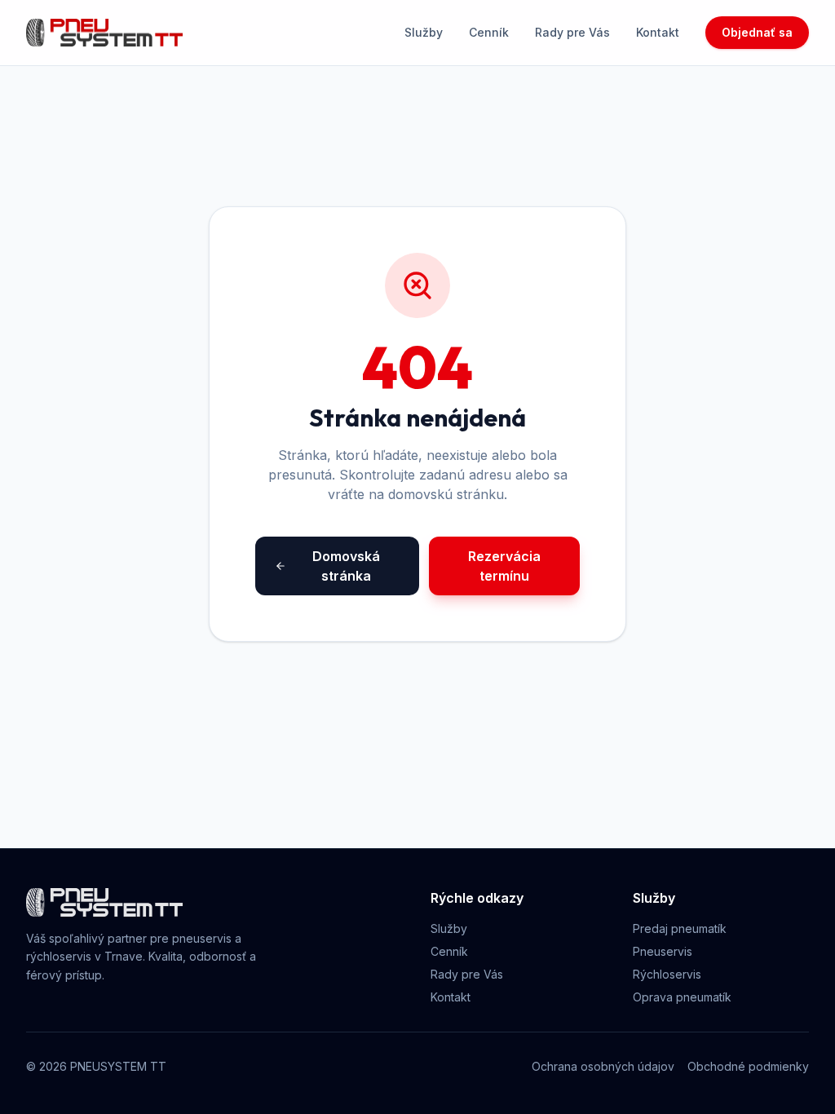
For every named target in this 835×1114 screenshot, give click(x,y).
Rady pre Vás (572, 32)
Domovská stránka (346, 566)
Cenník (489, 32)
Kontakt (657, 32)
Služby (423, 32)
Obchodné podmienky (748, 1066)
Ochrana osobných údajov (603, 1066)
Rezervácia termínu (504, 566)
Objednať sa (757, 32)
